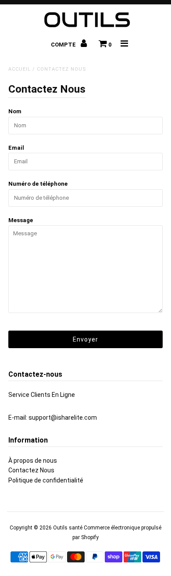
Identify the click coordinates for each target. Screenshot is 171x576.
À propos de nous (32, 460)
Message (20, 220)
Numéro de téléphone (38, 183)
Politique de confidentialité (45, 480)
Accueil (19, 69)
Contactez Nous (31, 470)
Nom (14, 111)
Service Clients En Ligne (41, 394)
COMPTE (64, 44)
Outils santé (67, 528)
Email (16, 147)
